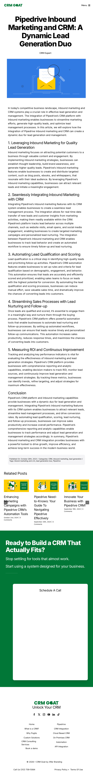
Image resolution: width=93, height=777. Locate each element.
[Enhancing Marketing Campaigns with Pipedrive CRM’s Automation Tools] (16, 486)
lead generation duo (44, 461)
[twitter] (39, 714)
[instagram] (44, 714)
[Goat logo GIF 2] (13, 5)
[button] (6, 502)
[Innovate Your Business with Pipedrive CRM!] (76, 486)
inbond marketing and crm (24, 461)
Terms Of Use (76, 769)
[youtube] (49, 714)
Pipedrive (57, 461)
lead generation (75, 459)
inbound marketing (60, 459)
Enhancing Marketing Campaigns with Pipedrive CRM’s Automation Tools (16, 505)
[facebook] (34, 714)
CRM (50, 459)
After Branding (55, 762)
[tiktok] (58, 714)
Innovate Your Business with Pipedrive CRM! (74, 501)
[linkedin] (53, 714)
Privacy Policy (60, 769)
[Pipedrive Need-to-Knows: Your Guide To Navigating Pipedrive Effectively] (46, 486)
